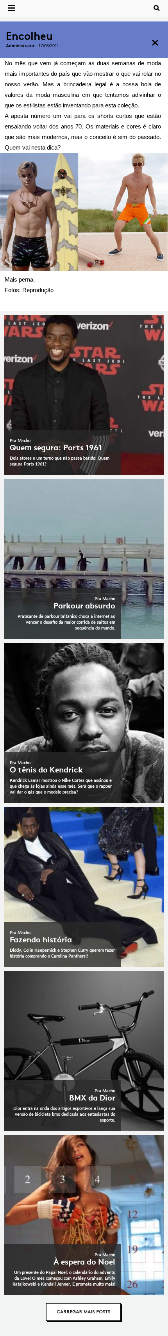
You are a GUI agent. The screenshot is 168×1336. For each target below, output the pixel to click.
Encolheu (29, 36)
